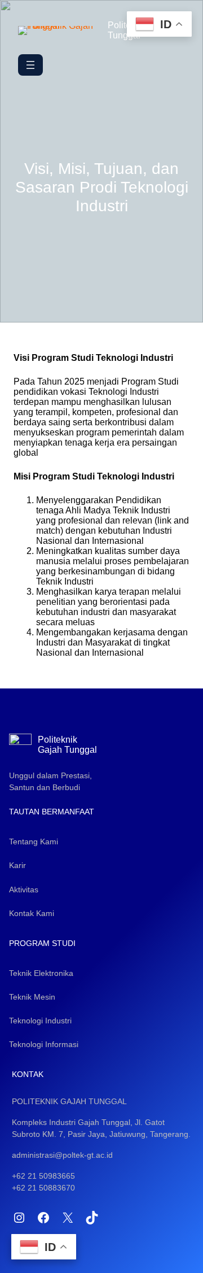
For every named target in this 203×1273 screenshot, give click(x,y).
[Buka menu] (30, 65)
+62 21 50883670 (43, 1187)
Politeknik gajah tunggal (69, 1101)
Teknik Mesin (32, 996)
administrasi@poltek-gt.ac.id (62, 1154)
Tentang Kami (33, 841)
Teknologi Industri (40, 1020)
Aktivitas (23, 889)
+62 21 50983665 (43, 1175)
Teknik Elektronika (41, 973)
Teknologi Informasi (43, 1044)
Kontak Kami (31, 913)
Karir (17, 865)
